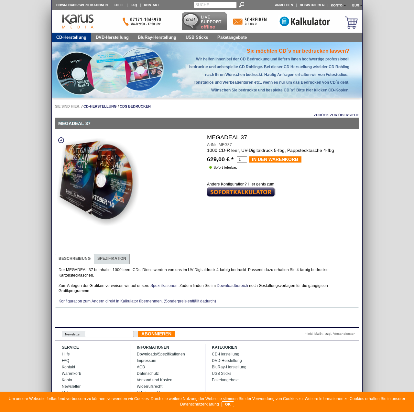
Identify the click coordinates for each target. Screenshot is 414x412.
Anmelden (284, 5)
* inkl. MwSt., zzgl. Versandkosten (330, 333)
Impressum (146, 360)
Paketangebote (232, 37)
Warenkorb (71, 373)
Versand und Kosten (154, 380)
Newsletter (73, 334)
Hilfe (119, 5)
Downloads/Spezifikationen (82, 5)
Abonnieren (156, 333)
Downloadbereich (232, 285)
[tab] (74, 259)
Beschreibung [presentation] (75, 258)
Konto (67, 380)
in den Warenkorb (275, 159)
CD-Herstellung (71, 37)
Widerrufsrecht (149, 386)
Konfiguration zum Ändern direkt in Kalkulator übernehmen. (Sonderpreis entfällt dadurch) (137, 301)
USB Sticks (197, 37)
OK (228, 404)
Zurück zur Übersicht (336, 115)
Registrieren (312, 5)
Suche (202, 5)
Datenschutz (148, 373)
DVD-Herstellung (112, 37)
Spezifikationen (164, 285)
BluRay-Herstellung (157, 37)
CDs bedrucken (135, 106)
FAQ (134, 5)
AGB (141, 367)
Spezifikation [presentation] (111, 258)
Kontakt (151, 5)
